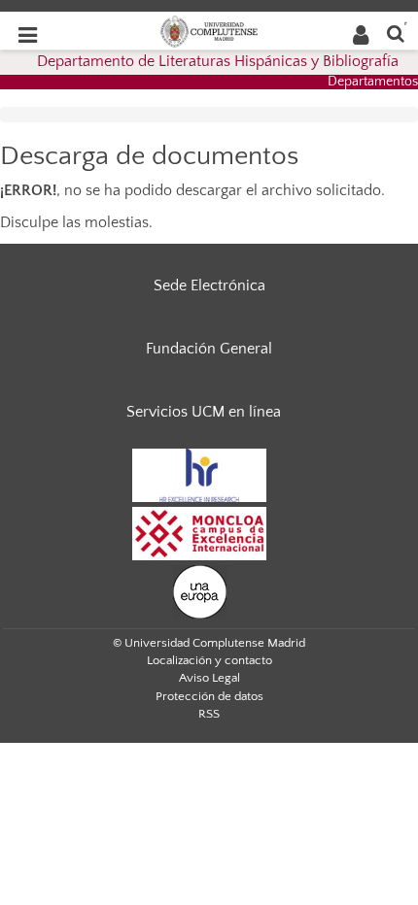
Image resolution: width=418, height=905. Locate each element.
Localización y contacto (209, 660)
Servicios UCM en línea (203, 411)
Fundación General (209, 348)
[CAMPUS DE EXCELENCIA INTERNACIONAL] (199, 532)
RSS (209, 714)
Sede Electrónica (209, 285)
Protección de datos (209, 696)
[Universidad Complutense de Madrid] (209, 30)
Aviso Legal (209, 678)
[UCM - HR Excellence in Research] (199, 474)
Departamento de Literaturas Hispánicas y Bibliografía (218, 61)
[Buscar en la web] (395, 32)
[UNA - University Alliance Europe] (199, 590)
